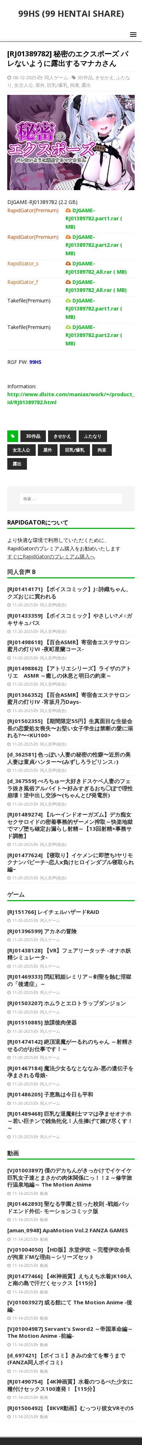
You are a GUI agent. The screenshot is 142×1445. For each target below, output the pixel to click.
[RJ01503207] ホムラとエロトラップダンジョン (66, 1003)
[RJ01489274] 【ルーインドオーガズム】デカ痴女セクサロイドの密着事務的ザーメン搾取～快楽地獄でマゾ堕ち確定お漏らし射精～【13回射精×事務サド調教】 (70, 825)
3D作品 (85, 77)
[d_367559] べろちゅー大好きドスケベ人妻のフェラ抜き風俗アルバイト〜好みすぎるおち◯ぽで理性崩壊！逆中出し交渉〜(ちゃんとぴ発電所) (70, 788)
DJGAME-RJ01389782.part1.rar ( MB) (94, 218)
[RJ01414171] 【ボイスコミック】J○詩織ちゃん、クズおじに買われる (69, 592)
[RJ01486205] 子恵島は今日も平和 (50, 1094)
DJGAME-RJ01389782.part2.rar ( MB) (94, 245)
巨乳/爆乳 (57, 85)
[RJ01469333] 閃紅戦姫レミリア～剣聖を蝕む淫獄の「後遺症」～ (69, 980)
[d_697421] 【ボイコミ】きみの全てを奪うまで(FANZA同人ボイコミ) (66, 1359)
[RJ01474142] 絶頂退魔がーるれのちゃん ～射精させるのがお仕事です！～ (70, 1045)
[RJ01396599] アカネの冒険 (42, 931)
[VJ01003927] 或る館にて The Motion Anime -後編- (69, 1306)
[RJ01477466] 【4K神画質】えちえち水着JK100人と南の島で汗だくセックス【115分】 (69, 1279)
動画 (13, 1153)
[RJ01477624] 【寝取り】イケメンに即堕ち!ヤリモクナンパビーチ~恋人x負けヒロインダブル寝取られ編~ (70, 862)
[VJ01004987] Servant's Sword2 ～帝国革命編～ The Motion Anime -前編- (70, 1332)
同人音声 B (21, 572)
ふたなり (93, 436)
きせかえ (104, 77)
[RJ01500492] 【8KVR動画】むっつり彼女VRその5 (70, 1408)
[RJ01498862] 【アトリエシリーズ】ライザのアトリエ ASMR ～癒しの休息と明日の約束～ (69, 672)
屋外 (40, 85)
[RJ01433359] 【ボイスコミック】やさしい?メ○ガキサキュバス (69, 619)
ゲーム (16, 894)
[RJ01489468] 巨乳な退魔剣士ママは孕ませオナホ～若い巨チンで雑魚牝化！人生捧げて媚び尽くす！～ (70, 1120)
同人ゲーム (56, 77)
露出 (86, 85)
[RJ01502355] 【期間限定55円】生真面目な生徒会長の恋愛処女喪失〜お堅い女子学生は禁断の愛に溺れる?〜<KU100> (70, 728)
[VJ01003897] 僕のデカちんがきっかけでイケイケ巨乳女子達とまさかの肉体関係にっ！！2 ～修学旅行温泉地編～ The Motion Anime (69, 1177)
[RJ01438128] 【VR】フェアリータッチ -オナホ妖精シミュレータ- (69, 954)
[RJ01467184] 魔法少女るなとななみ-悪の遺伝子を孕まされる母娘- (70, 1071)
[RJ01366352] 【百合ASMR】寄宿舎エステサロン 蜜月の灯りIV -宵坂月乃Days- (68, 698)
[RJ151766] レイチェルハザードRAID (53, 911)
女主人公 (23, 85)
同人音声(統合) (53, 604)
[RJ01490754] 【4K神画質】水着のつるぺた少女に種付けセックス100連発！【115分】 (70, 1385)
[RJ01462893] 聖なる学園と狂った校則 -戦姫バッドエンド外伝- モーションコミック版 (68, 1207)
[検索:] (71, 499)
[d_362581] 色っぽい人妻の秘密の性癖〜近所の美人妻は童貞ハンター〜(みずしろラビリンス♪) (69, 758)
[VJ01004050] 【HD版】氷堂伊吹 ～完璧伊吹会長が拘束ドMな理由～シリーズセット (68, 1253)
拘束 (74, 85)
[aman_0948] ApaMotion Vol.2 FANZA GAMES (67, 1230)
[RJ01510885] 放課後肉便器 (42, 1022)
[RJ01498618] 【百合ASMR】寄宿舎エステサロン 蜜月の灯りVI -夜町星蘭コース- (68, 645)
